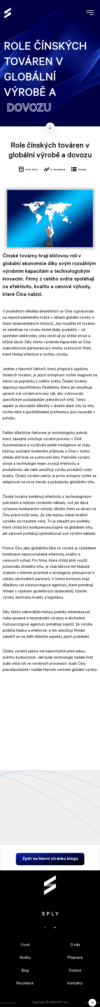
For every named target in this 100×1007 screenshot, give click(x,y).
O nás (75, 945)
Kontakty (75, 984)
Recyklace (25, 984)
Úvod (25, 945)
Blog (25, 971)
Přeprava (75, 958)
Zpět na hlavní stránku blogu (50, 859)
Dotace (75, 971)
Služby (25, 958)
